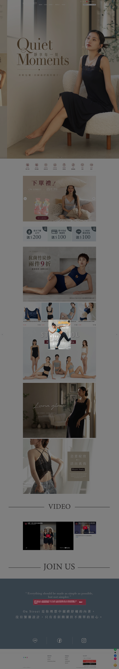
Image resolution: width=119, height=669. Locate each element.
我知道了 (81, 602)
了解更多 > (36, 603)
